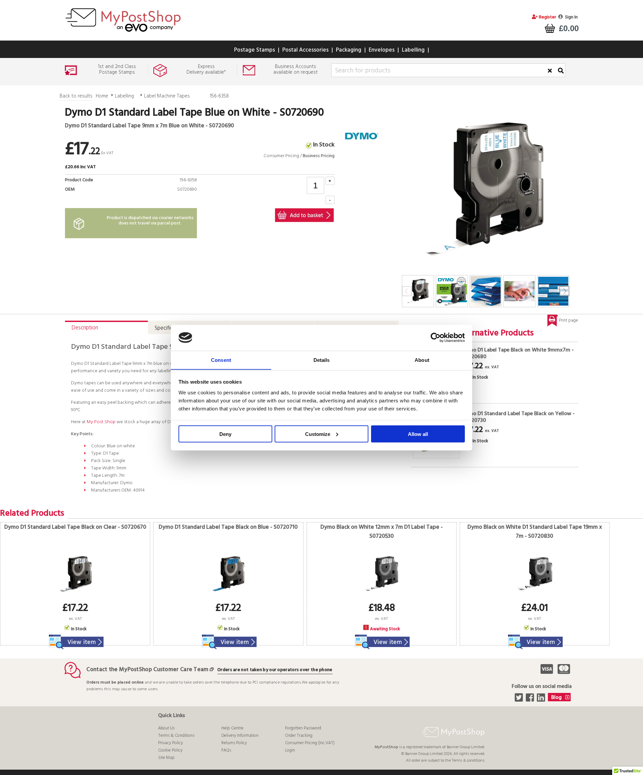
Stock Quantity (180, 197)
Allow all (418, 434)
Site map (166, 757)
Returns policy (234, 743)
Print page (568, 320)
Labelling (413, 50)
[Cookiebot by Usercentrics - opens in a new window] (435, 338)
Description (85, 327)
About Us (166, 728)
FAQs (226, 750)
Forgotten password (303, 728)
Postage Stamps (254, 50)
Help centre (232, 728)
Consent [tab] (221, 360)
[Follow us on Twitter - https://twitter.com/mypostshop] (519, 700)
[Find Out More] (75, 638)
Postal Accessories (305, 50)
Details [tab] (321, 360)
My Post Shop (101, 422)
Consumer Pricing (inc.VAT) (310, 743)
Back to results (76, 96)
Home (102, 96)
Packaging (348, 50)
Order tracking (298, 735)
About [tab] (422, 360)
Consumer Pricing (281, 156)
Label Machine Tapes (167, 96)
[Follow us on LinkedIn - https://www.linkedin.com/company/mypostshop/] (542, 700)
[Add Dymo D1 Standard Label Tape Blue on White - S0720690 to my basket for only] (304, 215)
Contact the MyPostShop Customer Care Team (147, 669)
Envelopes (382, 50)
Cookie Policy (170, 750)
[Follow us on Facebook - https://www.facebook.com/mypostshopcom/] (530, 700)
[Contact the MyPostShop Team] (213, 669)
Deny (225, 434)
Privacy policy (170, 743)
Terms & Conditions (176, 735)
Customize (317, 434)
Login (290, 750)
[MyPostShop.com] (123, 33)
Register (547, 17)
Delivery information (240, 735)
